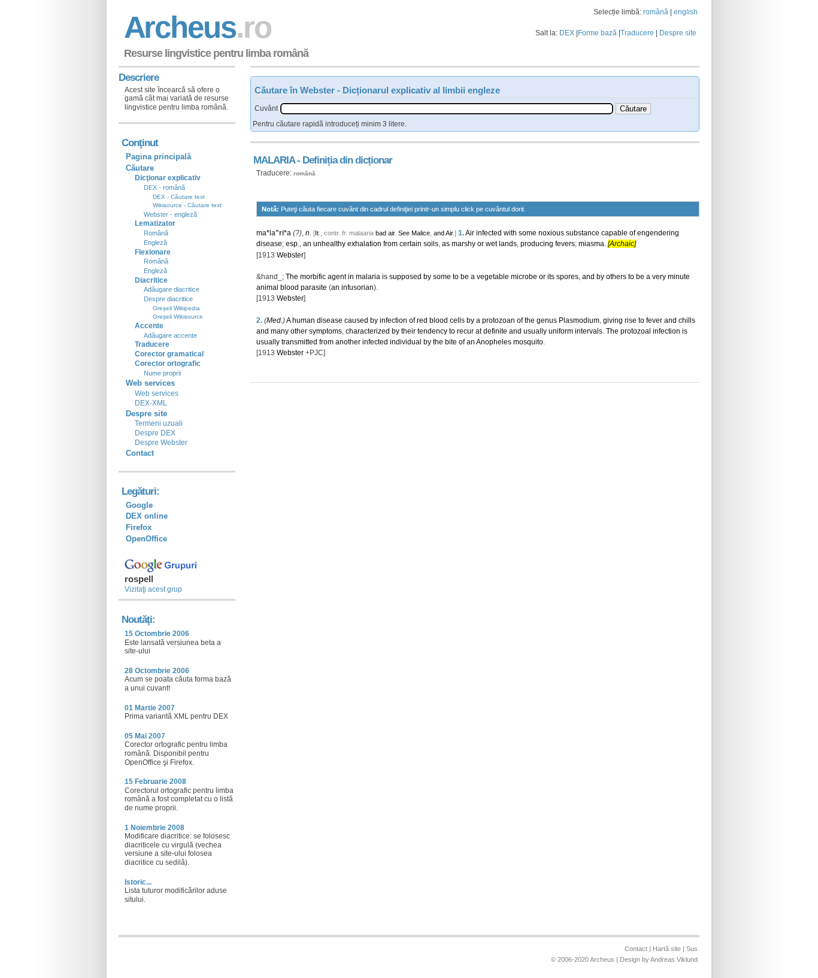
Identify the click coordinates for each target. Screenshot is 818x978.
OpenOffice (146, 538)
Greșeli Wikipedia (176, 308)
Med (273, 320)
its (551, 276)
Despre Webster (161, 442)
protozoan (498, 320)
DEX (566, 33)
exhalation (364, 244)
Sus (692, 948)
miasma (591, 244)
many (280, 331)
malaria (368, 276)
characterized (368, 331)
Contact (140, 453)
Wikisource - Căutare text (187, 205)
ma (261, 233)
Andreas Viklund (674, 959)
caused (356, 320)
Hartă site (667, 948)
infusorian (357, 287)
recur (465, 331)
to (456, 276)
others (616, 276)
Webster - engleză (170, 214)
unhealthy (329, 244)
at (478, 331)
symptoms (325, 331)
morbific (313, 276)
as (446, 244)
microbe (524, 276)
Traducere (637, 33)
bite (451, 342)
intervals (588, 331)
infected (489, 233)
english (686, 12)
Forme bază (597, 33)
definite (495, 331)
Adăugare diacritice (171, 289)
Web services (156, 393)
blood (289, 287)
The (292, 276)
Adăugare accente (170, 335)
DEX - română (164, 187)
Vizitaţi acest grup (153, 589)
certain (410, 244)
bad (380, 233)
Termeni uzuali (159, 423)
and (439, 233)
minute (679, 276)
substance (582, 233)
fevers (565, 244)
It (317, 233)
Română (156, 233)
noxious (551, 233)
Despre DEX (155, 433)
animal (267, 287)
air (391, 233)
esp (292, 244)
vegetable (493, 276)
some (528, 233)
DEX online (147, 515)
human (303, 320)
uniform (561, 331)
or (480, 244)
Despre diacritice (168, 298)
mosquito (528, 342)
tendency (432, 331)
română (655, 12)
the (530, 320)
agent (337, 276)
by (427, 276)
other (298, 331)
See (404, 233)
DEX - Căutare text (179, 196)
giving (613, 320)
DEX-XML (151, 403)
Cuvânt (266, 108)
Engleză (155, 242)
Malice (420, 233)
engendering (658, 233)
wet (491, 244)
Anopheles (493, 342)
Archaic (622, 244)
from (390, 244)
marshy (463, 244)
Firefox (139, 527)
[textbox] (446, 108)
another (347, 342)
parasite (314, 287)
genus (547, 320)
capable (614, 233)
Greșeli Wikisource (178, 316)
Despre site (677, 33)
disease (269, 244)
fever (654, 320)
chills (686, 320)
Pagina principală (158, 156)
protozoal (635, 331)
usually (535, 331)
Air (449, 233)
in (351, 276)
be (464, 276)
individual (406, 342)
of (632, 233)
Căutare (140, 167)
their (408, 331)
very (659, 276)
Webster (290, 255)
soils (430, 244)
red (422, 320)
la (272, 233)
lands (508, 244)
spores (567, 276)
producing (536, 244)
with (510, 233)
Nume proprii (162, 373)
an (307, 244)
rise (631, 320)
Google (139, 505)
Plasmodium (579, 320)
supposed (405, 276)
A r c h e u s (196, 27)
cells (457, 320)
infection (393, 320)
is (384, 276)
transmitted (299, 342)
